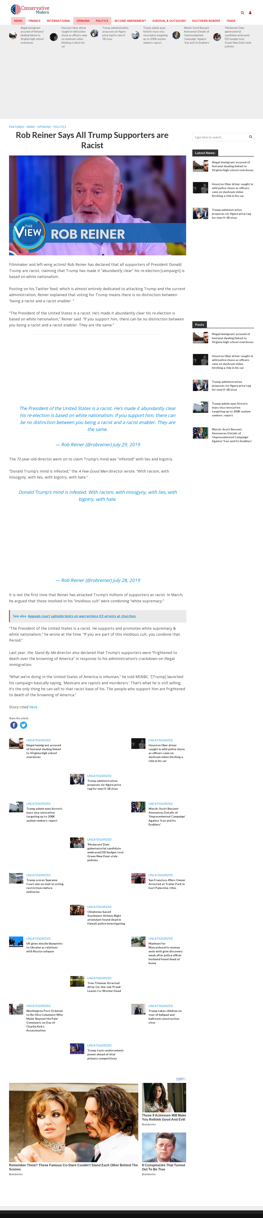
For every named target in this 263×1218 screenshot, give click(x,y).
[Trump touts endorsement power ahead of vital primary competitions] (77, 1048)
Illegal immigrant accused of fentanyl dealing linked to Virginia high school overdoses (32, 35)
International (58, 21)
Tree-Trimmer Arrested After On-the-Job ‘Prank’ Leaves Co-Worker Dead (104, 987)
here (33, 706)
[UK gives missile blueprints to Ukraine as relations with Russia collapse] (16, 941)
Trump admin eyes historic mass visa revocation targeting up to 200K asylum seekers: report (155, 35)
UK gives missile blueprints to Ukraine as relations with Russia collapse (44, 947)
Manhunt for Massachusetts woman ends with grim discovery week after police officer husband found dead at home (165, 953)
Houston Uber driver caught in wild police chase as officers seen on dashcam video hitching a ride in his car (74, 37)
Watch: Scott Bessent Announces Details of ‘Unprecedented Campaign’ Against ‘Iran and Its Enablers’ (197, 35)
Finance (35, 21)
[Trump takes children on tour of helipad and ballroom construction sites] (138, 1009)
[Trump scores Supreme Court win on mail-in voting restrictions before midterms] (16, 878)
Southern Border (206, 21)
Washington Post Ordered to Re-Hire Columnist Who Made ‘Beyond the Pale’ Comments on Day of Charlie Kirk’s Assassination (44, 1020)
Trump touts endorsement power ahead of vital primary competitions (105, 1054)
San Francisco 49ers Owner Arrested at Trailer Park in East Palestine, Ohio (167, 884)
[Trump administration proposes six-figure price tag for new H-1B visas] (95, 33)
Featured (16, 127)
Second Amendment (130, 21)
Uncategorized (38, 740)
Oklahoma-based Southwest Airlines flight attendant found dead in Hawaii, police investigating (106, 917)
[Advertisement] (131, 85)
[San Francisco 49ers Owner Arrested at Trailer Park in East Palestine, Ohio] (138, 878)
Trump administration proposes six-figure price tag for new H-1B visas (115, 33)
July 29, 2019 (126, 444)
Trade (231, 21)
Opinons (83, 21)
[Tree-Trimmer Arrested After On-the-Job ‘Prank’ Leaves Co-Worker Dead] (77, 981)
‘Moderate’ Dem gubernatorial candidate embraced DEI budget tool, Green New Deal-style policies (238, 37)
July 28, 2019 (126, 580)
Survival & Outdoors (169, 21)
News (18, 21)
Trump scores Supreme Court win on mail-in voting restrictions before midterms (44, 885)
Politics (102, 21)
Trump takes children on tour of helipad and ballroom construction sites (165, 1016)
